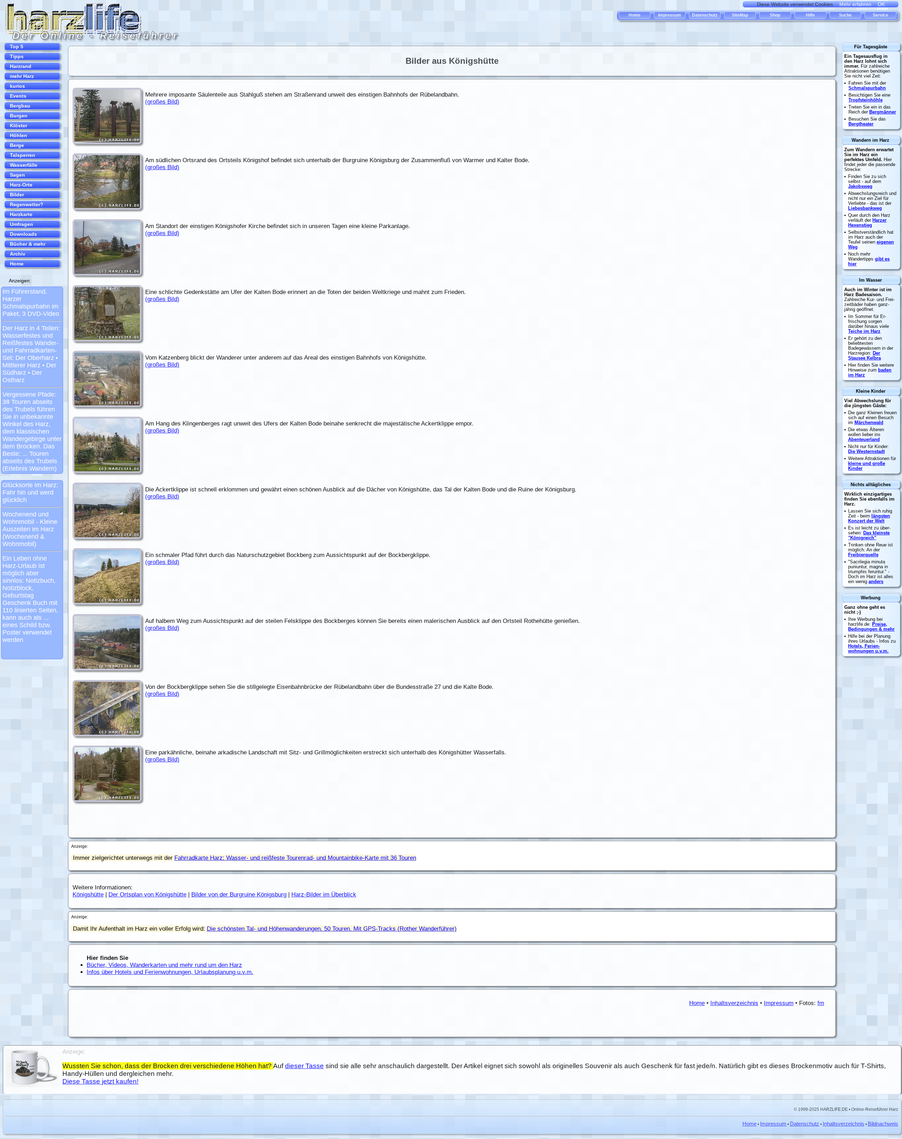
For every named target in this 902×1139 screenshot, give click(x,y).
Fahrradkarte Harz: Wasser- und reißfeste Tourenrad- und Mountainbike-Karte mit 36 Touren (295, 858)
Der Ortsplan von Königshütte (147, 894)
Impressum (778, 1003)
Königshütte (88, 894)
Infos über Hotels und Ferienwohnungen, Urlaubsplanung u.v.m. (170, 972)
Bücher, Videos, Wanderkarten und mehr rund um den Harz (164, 965)
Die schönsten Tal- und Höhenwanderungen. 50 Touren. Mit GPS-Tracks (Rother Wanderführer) (332, 928)
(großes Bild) (162, 101)
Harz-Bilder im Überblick (323, 894)
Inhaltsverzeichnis (734, 1003)
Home (697, 1003)
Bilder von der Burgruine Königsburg (238, 894)
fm (820, 1003)
